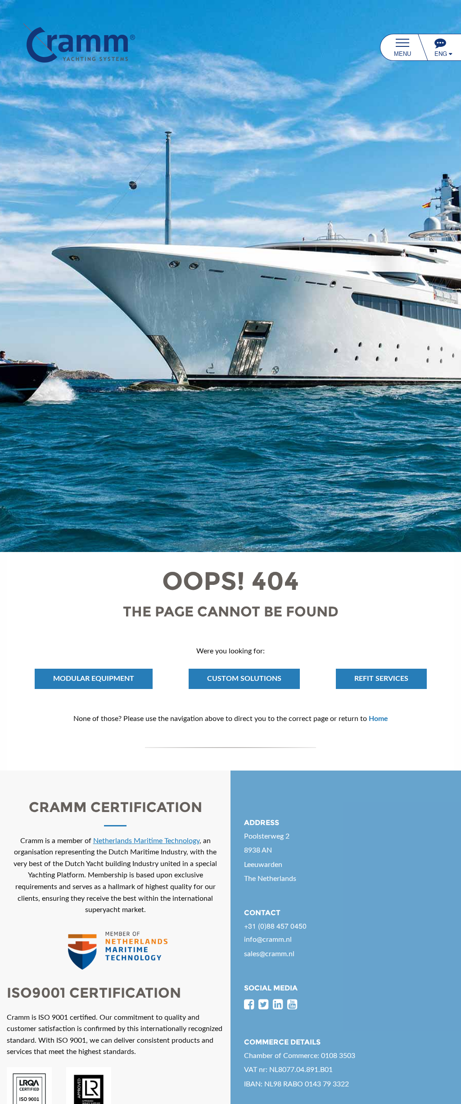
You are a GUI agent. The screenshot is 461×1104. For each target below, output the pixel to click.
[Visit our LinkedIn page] (278, 1005)
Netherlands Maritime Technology (146, 840)
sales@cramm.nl (269, 954)
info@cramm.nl (268, 939)
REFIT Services (381, 678)
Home (378, 718)
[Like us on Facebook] (249, 1005)
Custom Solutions (244, 678)
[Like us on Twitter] (263, 1005)
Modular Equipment (93, 678)
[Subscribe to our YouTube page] (292, 1005)
